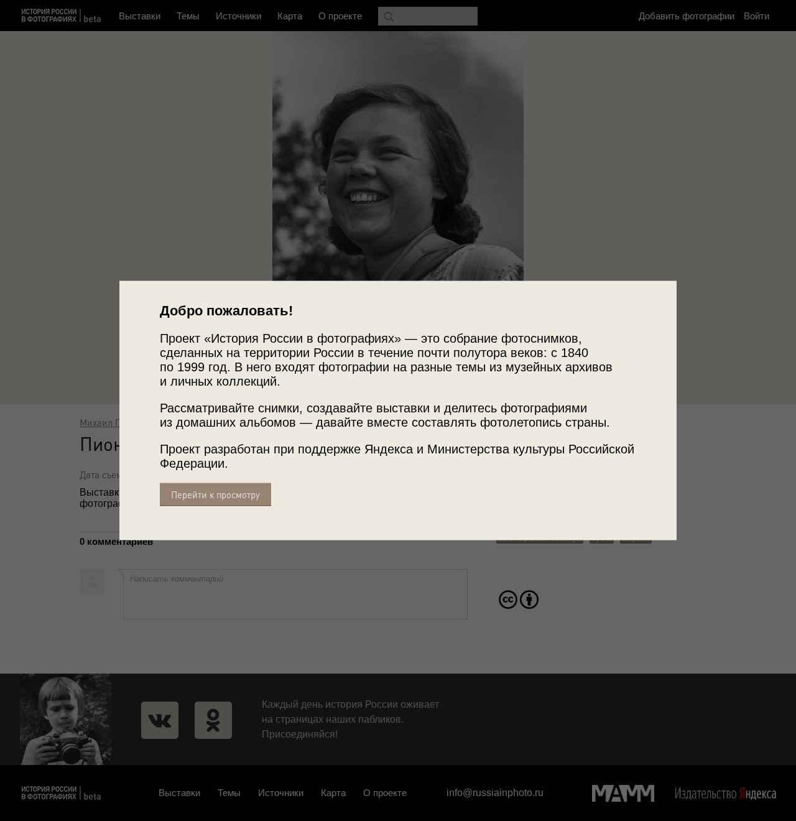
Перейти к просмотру (215, 495)
